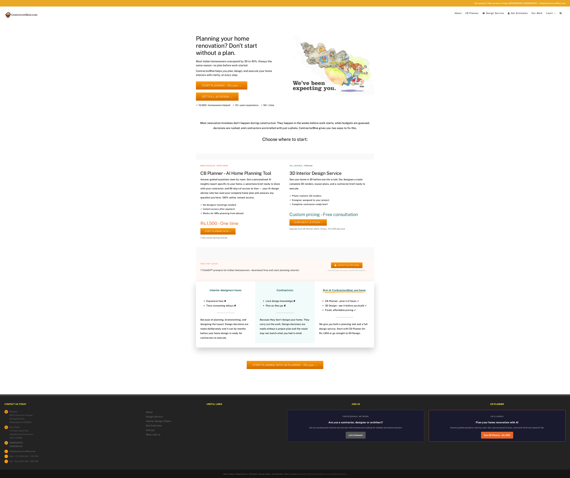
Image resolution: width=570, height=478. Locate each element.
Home (225, 474)
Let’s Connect (356, 435)
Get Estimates (154, 425)
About (149, 412)
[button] (561, 13)
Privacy (294, 474)
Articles (150, 430)
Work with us (153, 434)
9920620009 (515, 3)
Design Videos (264, 474)
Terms (287, 474)
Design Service (154, 416)
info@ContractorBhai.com (552, 3)
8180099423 (530, 3)
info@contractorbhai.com (22, 451)
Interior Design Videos (158, 421)
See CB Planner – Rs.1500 (497, 435)
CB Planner (253, 474)
